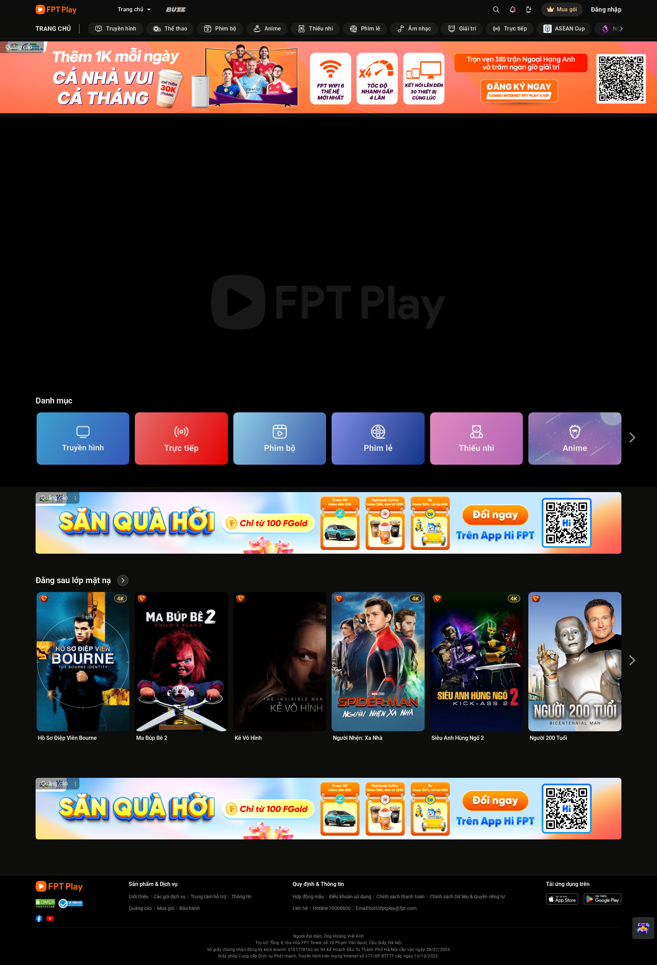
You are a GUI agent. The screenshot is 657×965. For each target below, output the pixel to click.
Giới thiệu (139, 896)
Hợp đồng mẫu (308, 896)
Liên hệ (300, 908)
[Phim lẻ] (378, 438)
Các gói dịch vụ (169, 896)
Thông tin (241, 896)
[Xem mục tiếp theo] (621, 29)
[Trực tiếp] (181, 438)
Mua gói (165, 908)
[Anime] (574, 438)
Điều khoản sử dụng (350, 896)
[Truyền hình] (83, 438)
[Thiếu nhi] (476, 438)
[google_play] (602, 899)
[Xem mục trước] (87, 29)
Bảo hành (189, 908)
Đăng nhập (606, 9)
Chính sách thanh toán (400, 896)
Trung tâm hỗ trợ (208, 896)
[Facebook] (39, 918)
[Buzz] (176, 9)
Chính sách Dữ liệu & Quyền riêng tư (467, 896)
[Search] (496, 9)
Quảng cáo (140, 908)
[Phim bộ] (279, 438)
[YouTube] (50, 918)
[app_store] (562, 899)
